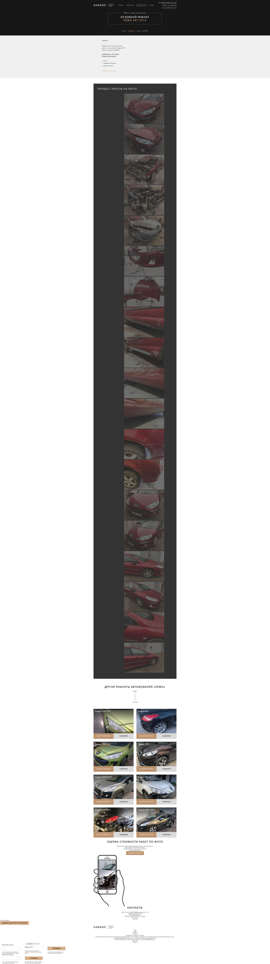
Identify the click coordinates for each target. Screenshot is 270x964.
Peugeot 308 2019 (102, 711)
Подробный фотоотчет (109, 70)
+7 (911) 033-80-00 (172, 5)
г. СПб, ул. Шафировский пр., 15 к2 (169, 7)
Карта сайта (135, 941)
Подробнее (123, 736)
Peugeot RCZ (143, 711)
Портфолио (135, 932)
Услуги (121, 5)
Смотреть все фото (104, 736)
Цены (135, 931)
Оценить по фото (135, 853)
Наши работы (141, 5)
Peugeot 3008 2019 (146, 810)
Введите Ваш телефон (7, 945)
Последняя (135, 702)
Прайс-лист (130, 5)
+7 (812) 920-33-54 (167, 3)
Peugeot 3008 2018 (103, 777)
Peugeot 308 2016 (102, 810)
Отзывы (151, 5)
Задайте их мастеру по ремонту (14, 923)
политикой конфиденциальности (148, 939)
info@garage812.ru (136, 915)
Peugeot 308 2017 (145, 777)
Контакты (135, 908)
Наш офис (135, 919)
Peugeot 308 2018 (102, 744)
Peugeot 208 (143, 744)
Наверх (135, 942)
